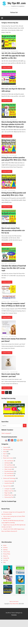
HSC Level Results (8, 460)
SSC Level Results (8, 475)
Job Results (7, 463)
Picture (5, 456)
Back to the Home (14, 601)
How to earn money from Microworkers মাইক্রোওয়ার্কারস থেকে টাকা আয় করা (13, 230)
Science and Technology (9, 478)
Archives (5, 547)
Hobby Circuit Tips (9, 491)
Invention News (8, 483)
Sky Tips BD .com (16, 3)
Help (4, 562)
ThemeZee (14, 615)
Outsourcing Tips (8, 497)
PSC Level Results (8, 473)
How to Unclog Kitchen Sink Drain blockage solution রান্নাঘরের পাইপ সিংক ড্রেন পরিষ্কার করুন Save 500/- (14, 124)
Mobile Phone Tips (9, 495)
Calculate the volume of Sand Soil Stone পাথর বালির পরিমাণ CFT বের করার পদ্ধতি (14, 268)
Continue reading (6, 67)
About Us (5, 556)
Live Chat (5, 560)
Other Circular (8, 469)
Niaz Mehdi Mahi (14, 51)
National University (9, 467)
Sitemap (5, 549)
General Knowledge (9, 481)
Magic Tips (7, 493)
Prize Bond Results (9, 471)
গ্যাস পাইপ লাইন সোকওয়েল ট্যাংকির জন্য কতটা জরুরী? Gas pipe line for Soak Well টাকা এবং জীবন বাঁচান (13, 55)
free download (6, 449)
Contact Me (6, 558)
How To (5, 453)
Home (4, 451)
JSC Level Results (8, 465)
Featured (5, 447)
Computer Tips (8, 488)
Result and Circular (8, 458)
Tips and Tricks (7, 486)
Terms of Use (6, 551)
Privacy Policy (6, 554)
